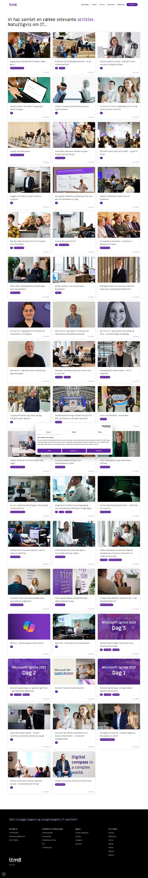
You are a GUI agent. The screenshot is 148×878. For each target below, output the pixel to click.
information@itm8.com (17, 836)
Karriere (110, 5)
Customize (73, 450)
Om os (102, 5)
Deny (49, 450)
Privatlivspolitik (47, 833)
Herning (111, 833)
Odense (110, 848)
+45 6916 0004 (13, 833)
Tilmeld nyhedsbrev (81, 833)
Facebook (78, 844)
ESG (43, 844)
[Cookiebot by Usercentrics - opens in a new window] (103, 426)
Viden (94, 5)
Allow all (98, 450)
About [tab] (100, 432)
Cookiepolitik (46, 836)
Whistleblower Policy (49, 840)
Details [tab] (74, 432)
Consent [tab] (48, 432)
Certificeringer (47, 848)
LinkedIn (78, 836)
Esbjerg (110, 844)
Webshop (121, 5)
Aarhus (110, 840)
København (112, 836)
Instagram (78, 840)
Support (132, 4)
